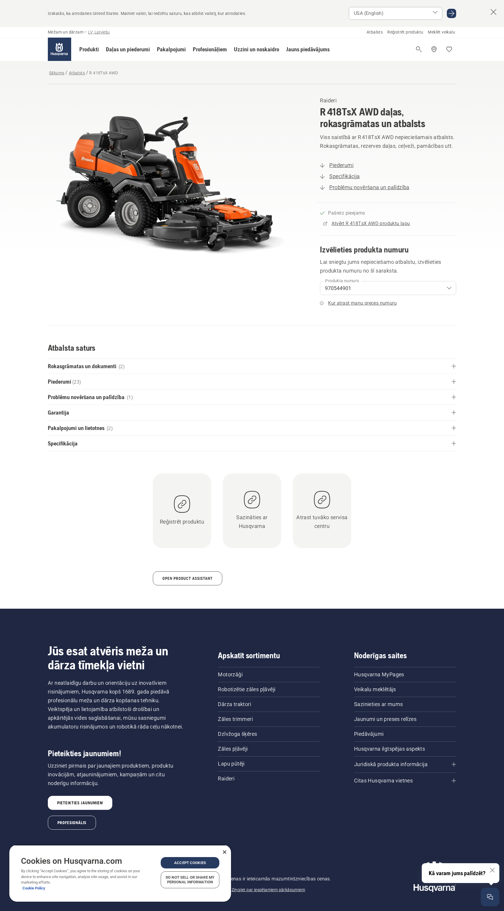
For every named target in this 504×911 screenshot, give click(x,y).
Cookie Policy (33, 888)
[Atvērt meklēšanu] (419, 49)
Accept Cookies (190, 863)
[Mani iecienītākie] (449, 49)
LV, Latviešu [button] (99, 32)
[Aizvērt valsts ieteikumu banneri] (493, 12)
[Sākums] (59, 49)
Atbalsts (375, 32)
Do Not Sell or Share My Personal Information (190, 879)
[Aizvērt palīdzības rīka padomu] (492, 870)
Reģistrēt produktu (405, 32)
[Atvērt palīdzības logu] (490, 897)
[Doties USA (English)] (451, 13)
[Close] (224, 852)
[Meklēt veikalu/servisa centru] (434, 49)
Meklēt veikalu (441, 32)
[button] (89, 49)
